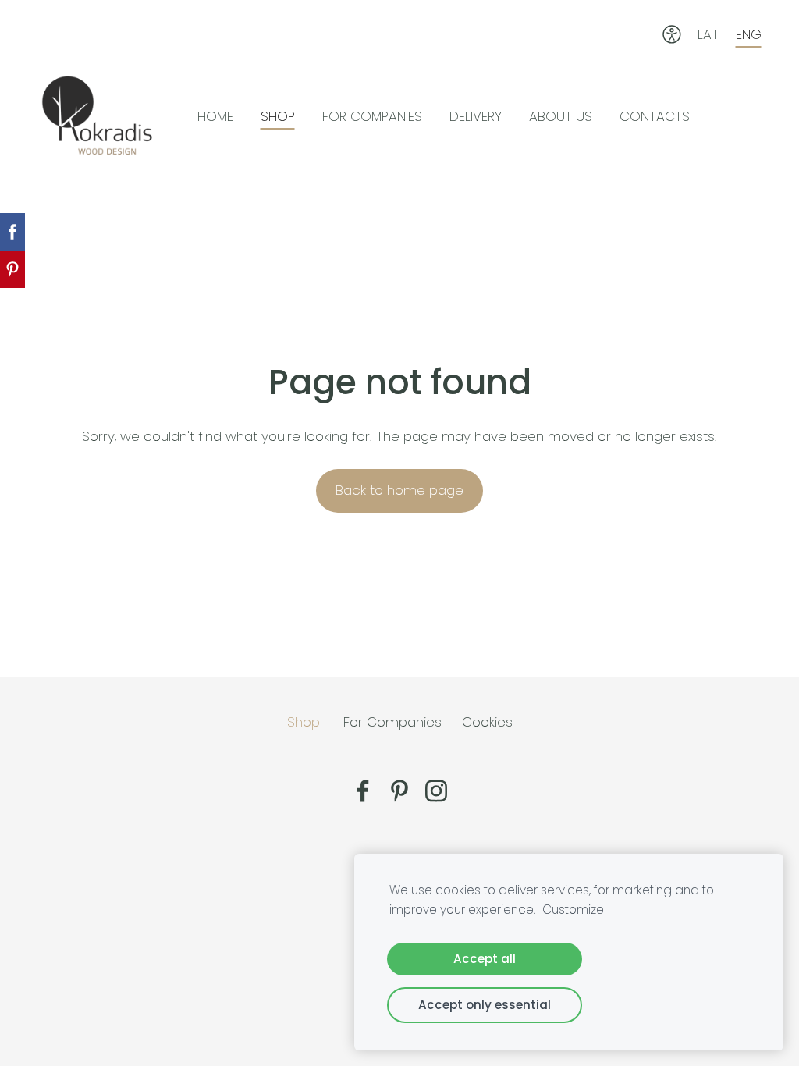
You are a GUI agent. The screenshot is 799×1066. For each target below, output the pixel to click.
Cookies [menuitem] (487, 721)
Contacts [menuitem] (655, 116)
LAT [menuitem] (708, 34)
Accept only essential (484, 1005)
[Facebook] (362, 790)
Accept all (484, 959)
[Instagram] (436, 790)
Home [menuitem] (215, 116)
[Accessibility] (672, 34)
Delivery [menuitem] (475, 116)
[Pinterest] (399, 790)
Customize (573, 909)
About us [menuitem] (560, 116)
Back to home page (399, 490)
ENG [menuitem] (749, 34)
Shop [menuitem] (278, 116)
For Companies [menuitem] (372, 116)
